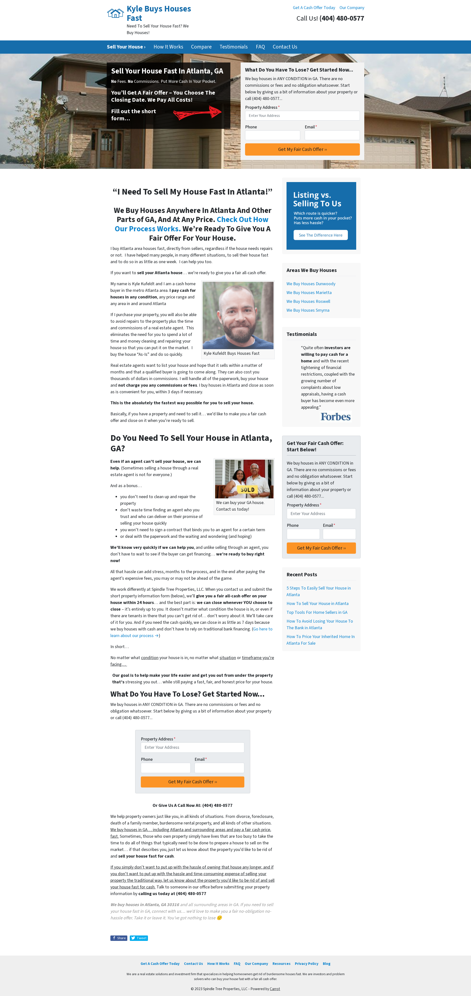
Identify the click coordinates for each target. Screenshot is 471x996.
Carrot (275, 989)
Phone (251, 127)
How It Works (168, 47)
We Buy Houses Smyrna (308, 310)
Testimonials (234, 47)
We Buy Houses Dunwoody (311, 284)
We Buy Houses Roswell (308, 301)
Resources (281, 963)
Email (311, 127)
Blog (326, 963)
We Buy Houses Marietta (309, 293)
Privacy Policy (306, 963)
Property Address (262, 107)
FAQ (260, 47)
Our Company (352, 8)
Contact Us (285, 47)
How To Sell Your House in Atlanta (318, 604)
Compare (201, 47)
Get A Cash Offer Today (314, 8)
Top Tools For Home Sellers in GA (317, 612)
